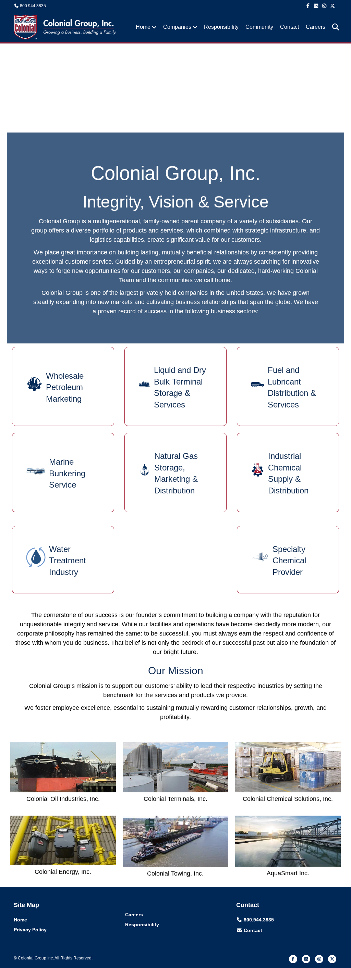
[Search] (333, 27)
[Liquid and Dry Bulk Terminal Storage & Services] (144, 383)
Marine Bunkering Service (67, 473)
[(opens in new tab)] (63, 767)
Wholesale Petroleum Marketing (65, 387)
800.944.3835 (33, 5)
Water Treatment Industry (67, 560)
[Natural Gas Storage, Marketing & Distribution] (144, 469)
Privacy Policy (30, 929)
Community (259, 27)
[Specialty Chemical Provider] (260, 556)
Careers (315, 27)
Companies (177, 27)
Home (143, 27)
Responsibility (221, 27)
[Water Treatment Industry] (36, 556)
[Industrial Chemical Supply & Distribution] (258, 469)
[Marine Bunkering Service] (36, 469)
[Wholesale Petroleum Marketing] (34, 383)
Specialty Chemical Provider (289, 560)
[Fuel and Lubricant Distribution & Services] (257, 383)
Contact (289, 27)
